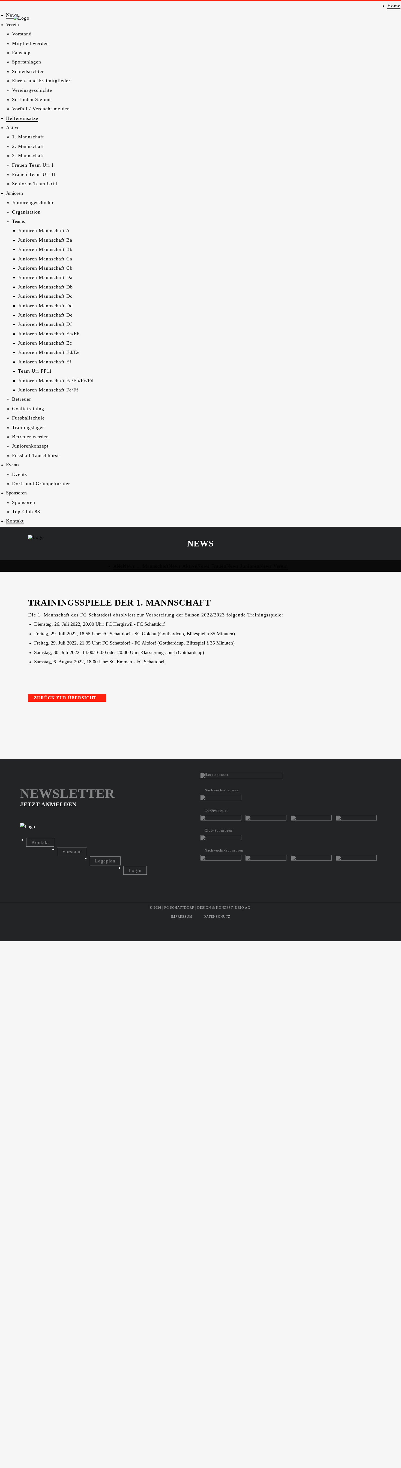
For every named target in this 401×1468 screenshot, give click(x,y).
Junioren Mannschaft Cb (45, 268)
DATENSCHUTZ (217, 917)
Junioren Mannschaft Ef (44, 361)
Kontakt (15, 521)
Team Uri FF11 (35, 371)
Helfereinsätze (22, 118)
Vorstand (22, 34)
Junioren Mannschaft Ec (45, 343)
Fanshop (21, 52)
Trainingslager (28, 427)
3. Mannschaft (28, 155)
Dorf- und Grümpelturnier (41, 483)
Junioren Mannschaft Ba (45, 240)
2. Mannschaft (28, 146)
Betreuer (21, 399)
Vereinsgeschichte (32, 90)
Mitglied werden (30, 43)
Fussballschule (28, 418)
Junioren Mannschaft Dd (45, 305)
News (12, 15)
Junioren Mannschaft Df (45, 324)
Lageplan (105, 861)
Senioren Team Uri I (35, 183)
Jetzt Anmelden (48, 804)
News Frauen (211, 566)
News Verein (273, 566)
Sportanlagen (26, 62)
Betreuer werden (30, 436)
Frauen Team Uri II (33, 174)
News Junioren (242, 566)
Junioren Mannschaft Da (45, 277)
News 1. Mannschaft (146, 566)
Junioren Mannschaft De (45, 315)
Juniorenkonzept (30, 446)
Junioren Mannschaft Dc (45, 296)
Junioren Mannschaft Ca (45, 259)
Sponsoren (23, 502)
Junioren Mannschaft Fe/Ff (48, 390)
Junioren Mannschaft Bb (45, 249)
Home (393, 5)
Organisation (26, 212)
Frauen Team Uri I (32, 165)
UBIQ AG (242, 908)
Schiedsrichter (28, 71)
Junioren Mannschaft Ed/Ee (49, 352)
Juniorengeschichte (33, 202)
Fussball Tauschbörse (36, 455)
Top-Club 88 (26, 511)
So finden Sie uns (32, 99)
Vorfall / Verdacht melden (41, 108)
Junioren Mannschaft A (44, 230)
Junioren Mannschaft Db (45, 287)
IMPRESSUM (182, 917)
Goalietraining (28, 408)
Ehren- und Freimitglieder (41, 80)
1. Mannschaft (28, 136)
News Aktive (183, 566)
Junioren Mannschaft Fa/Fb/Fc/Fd (56, 380)
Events (19, 474)
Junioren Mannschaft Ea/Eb (49, 333)
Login (135, 870)
